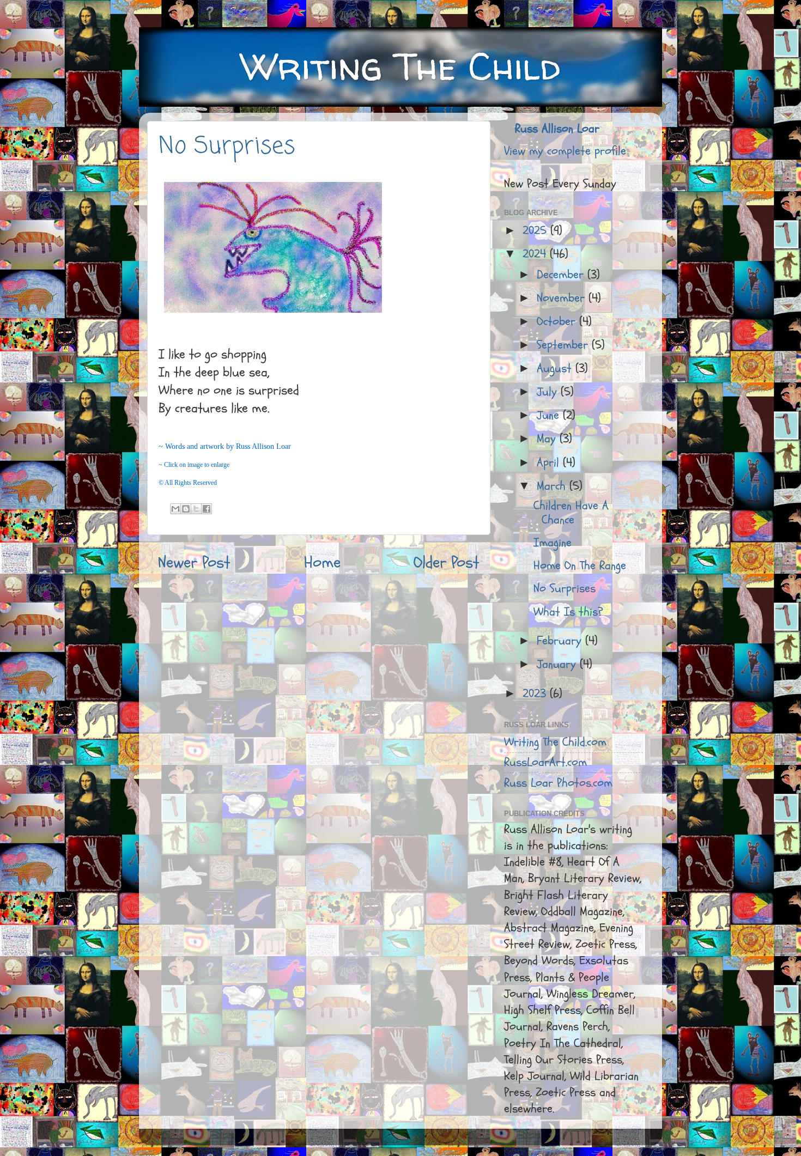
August (556, 368)
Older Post (447, 562)
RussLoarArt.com (545, 762)
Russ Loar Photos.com (558, 783)
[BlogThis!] (185, 508)
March (553, 486)
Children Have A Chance (571, 513)
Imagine (552, 543)
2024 (536, 254)
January (558, 664)
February (561, 641)
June (550, 415)
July (549, 392)
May (548, 439)
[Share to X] (196, 508)
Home (322, 562)
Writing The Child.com (555, 742)
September (564, 345)
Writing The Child (400, 66)
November (562, 298)
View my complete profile (565, 151)
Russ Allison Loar (557, 129)
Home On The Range (579, 566)
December (562, 275)
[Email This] (175, 508)
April (550, 463)
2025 (536, 231)
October (558, 322)
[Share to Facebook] (206, 508)
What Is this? (568, 612)
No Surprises (227, 147)
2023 (536, 694)
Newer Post (194, 562)
